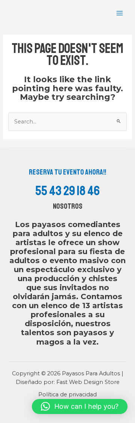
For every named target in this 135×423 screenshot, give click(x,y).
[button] (80, 406)
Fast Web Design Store (88, 382)
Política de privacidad (67, 394)
